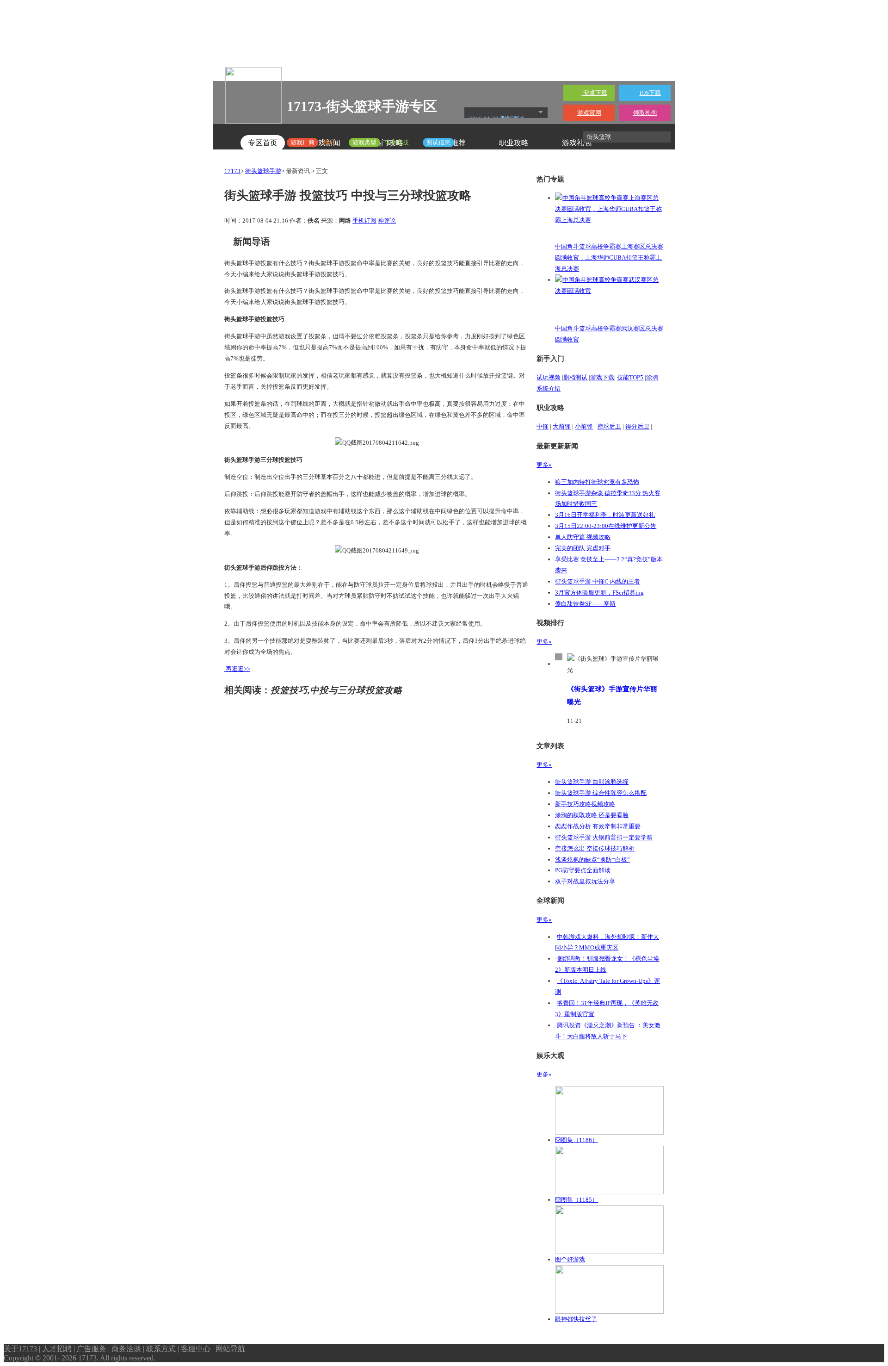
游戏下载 (602, 377)
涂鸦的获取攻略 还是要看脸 (592, 815)
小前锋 (584, 426)
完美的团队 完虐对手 (582, 548)
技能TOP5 (630, 377)
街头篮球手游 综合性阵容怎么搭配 (601, 792)
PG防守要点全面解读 (582, 870)
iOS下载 (650, 92)
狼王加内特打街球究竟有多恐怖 (597, 481)
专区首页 (263, 143)
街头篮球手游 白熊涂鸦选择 (592, 781)
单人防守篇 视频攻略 (582, 537)
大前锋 (562, 426)
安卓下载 (594, 92)
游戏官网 (589, 112)
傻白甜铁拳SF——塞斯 (585, 603)
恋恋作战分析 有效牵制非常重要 (598, 826)
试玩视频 (548, 377)
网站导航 (230, 1349)
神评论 (387, 220)
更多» (544, 464)
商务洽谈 (126, 1349)
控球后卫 (609, 426)
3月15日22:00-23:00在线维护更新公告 (605, 525)
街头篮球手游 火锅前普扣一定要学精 (604, 837)
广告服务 (91, 1349)
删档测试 (575, 377)
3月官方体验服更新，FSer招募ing (599, 592)
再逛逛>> (238, 668)
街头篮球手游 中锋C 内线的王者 (597, 581)
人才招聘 (57, 1349)
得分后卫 (637, 426)
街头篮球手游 (263, 171)
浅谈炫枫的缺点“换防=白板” (592, 859)
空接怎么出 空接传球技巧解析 (595, 848)
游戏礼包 (577, 143)
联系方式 (161, 1349)
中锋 (542, 426)
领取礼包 (645, 112)
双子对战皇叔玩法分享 (585, 881)
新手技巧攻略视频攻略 (585, 804)
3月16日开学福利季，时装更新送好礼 (605, 514)
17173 (232, 171)
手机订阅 (364, 220)
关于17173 (20, 1349)
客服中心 (195, 1349)
